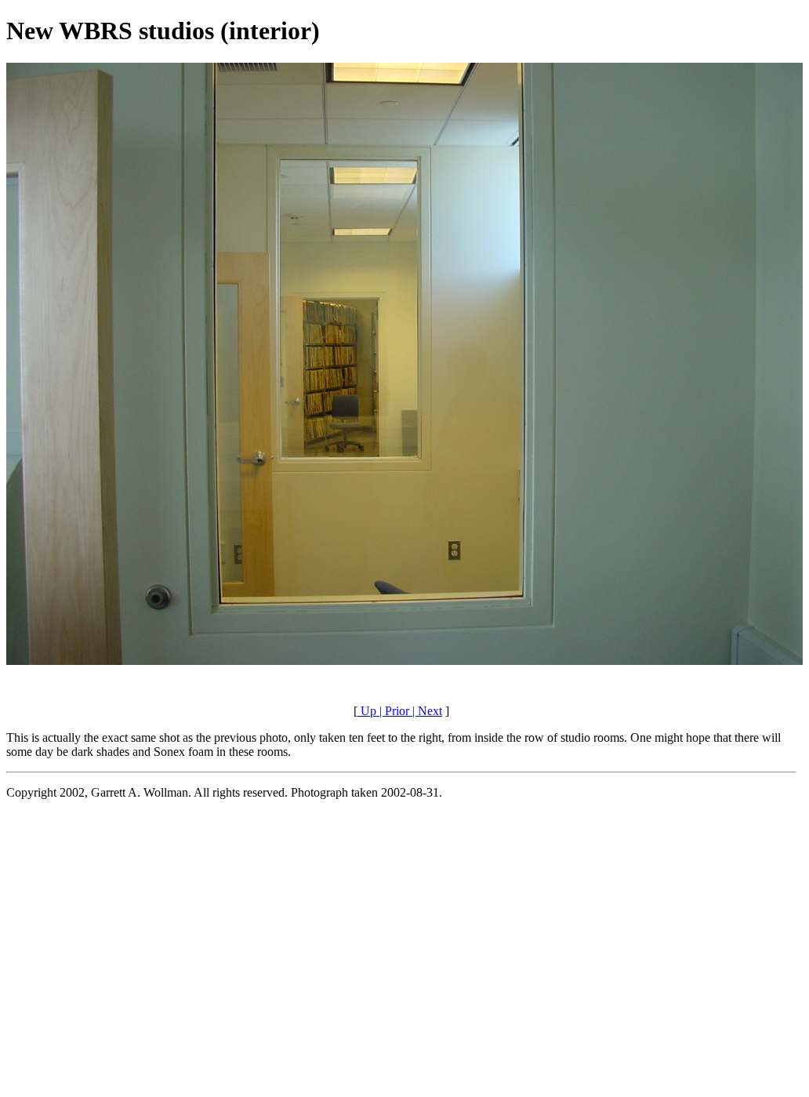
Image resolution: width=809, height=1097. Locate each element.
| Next (425, 710)
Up (366, 710)
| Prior (392, 710)
